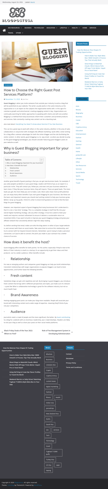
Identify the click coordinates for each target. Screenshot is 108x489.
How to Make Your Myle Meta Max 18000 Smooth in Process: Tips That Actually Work (95, 58)
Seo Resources (14, 28)
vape (58, 465)
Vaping (48, 470)
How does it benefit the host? (17, 165)
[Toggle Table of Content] (40, 160)
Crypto (48, 370)
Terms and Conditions (74, 367)
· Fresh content (13, 171)
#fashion (49, 354)
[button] (21, 27)
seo (47, 430)
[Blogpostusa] (4, 30)
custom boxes (51, 381)
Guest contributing (63, 317)
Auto (77, 106)
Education (51, 28)
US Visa (48, 465)
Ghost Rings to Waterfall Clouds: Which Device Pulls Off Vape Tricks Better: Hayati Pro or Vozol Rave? (24, 365)
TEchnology (50, 441)
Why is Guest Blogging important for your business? (25, 163)
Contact (69, 354)
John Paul (25, 99)
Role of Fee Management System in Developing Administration (56, 332)
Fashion (78, 138)
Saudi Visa (49, 424)
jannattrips (50, 408)
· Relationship (13, 168)
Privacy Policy (71, 363)
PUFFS (48, 419)
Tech (47, 435)
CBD (77, 124)
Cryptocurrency (81, 127)
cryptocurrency (51, 376)
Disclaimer (70, 358)
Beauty (78, 110)
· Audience (12, 176)
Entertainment (81, 134)
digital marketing (52, 387)
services (56, 430)
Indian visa (50, 403)
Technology (39, 28)
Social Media (80, 172)
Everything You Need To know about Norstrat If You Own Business (39, 124)
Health (75, 28)
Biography (79, 113)
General (78, 145)
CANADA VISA (51, 365)
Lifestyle (63, 28)
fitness (48, 397)
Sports (78, 176)
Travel (10, 33)
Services (93, 28)
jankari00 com (81, 155)
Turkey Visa (50, 460)
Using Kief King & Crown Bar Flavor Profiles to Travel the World (95, 76)
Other (18, 33)
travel (48, 446)
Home (84, 28)
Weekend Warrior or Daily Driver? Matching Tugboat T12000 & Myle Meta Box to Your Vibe (25, 382)
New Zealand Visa (52, 414)
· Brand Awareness (14, 173)
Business (28, 28)
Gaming (78, 141)
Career (78, 120)
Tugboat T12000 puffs (51, 453)
